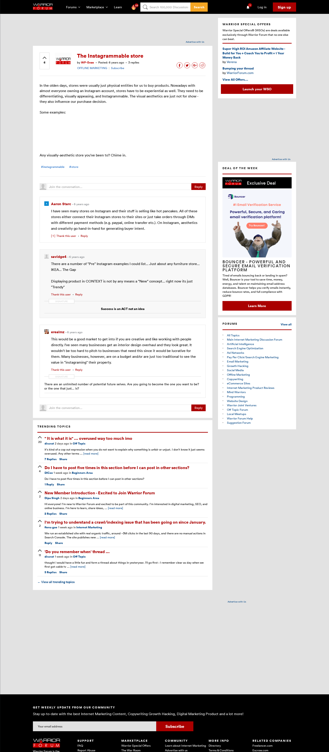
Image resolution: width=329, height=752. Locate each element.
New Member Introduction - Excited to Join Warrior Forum (100, 492)
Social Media (235, 370)
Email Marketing (237, 361)
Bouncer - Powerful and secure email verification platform (256, 266)
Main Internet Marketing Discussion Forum (254, 339)
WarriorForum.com (240, 73)
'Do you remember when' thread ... (77, 551)
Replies (51, 459)
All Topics (233, 335)
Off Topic (79, 443)
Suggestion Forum (239, 423)
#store (73, 167)
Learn (119, 7)
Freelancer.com (262, 746)
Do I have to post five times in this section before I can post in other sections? (117, 467)
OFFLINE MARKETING (92, 68)
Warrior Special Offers (136, 746)
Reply (198, 187)
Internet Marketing (89, 527)
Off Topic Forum (237, 410)
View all (286, 324)
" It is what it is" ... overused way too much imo (88, 438)
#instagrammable (52, 167)
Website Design (237, 401)
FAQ (80, 746)
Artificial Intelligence (240, 344)
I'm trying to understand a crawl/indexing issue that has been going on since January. (125, 522)
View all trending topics (56, 582)
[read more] (90, 453)
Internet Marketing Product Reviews (250, 388)
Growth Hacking (237, 366)
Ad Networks (235, 353)
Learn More (257, 305)
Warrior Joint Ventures (241, 405)
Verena (232, 62)
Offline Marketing (238, 375)
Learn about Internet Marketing (185, 746)
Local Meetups (236, 414)
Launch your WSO (257, 88)
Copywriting (235, 379)
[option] (257, 244)
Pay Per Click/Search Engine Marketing (253, 357)
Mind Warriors (236, 392)
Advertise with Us (195, 41)
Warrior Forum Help (240, 418)
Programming (236, 396)
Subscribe (117, 68)
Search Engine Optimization (245, 348)
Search (199, 7)
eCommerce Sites (238, 383)
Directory (215, 746)
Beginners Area (82, 473)
